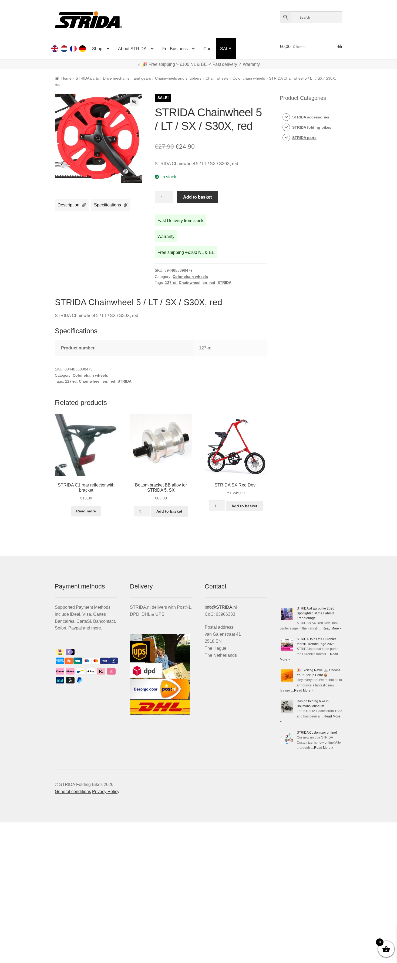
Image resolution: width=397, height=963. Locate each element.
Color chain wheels (249, 78)
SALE (225, 48)
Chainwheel (189, 282)
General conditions (73, 791)
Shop (97, 48)
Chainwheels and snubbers (178, 78)
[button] (134, 101)
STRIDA (224, 282)
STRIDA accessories (310, 117)
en (205, 282)
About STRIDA (132, 48)
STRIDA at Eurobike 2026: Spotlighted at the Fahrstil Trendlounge (316, 613)
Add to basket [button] (169, 511)
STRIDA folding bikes (311, 127)
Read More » (332, 628)
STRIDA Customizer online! (317, 732)
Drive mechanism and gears (127, 78)
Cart (207, 48)
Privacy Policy (105, 791)
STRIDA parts (87, 78)
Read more (86, 511)
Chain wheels (217, 78)
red (212, 282)
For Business (175, 48)
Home (66, 78)
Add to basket (197, 197)
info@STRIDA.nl (221, 607)
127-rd (171, 282)
